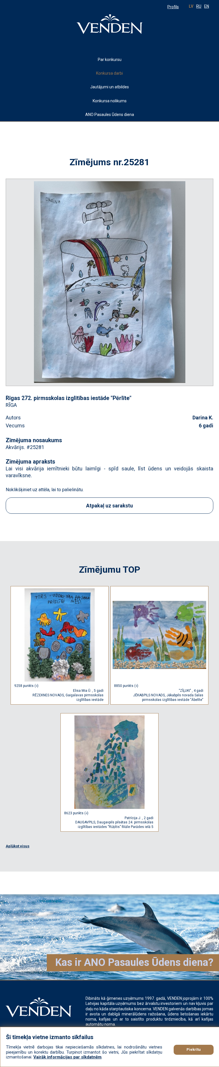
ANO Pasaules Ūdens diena (109, 114)
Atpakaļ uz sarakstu (109, 506)
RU (198, 6)
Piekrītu (193, 1049)
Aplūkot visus (17, 846)
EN (206, 6)
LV (191, 6)
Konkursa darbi (117, 73)
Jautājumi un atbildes (109, 87)
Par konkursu (109, 59)
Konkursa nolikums (110, 101)
